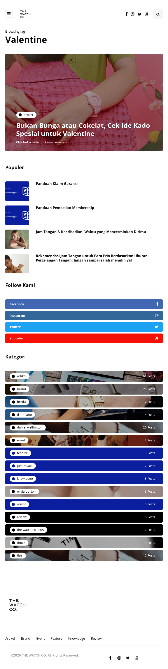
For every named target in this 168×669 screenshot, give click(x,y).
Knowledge (76, 638)
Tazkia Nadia (31, 142)
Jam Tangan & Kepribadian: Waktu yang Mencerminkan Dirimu (91, 231)
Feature (56, 638)
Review (96, 638)
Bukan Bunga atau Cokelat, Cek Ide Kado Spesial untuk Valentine (83, 129)
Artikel (10, 638)
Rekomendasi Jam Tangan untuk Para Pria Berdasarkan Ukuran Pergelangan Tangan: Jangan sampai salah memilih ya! (92, 258)
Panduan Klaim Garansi (57, 183)
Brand (25, 638)
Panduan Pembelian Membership (65, 207)
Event (40, 638)
